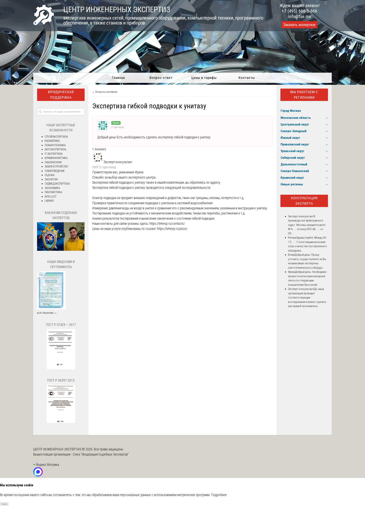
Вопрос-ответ (161, 77)
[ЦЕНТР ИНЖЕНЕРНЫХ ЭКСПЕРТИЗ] (43, 24)
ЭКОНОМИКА (52, 188)
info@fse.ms (299, 16)
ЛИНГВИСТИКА (53, 192)
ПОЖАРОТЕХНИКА (55, 145)
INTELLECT (50, 196)
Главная (118, 77)
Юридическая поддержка (61, 95)
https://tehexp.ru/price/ (172, 229)
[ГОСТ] (61, 368)
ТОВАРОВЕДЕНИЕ (55, 171)
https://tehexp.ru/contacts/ (167, 223)
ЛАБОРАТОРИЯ (53, 162)
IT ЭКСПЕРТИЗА (54, 154)
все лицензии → (47, 312)
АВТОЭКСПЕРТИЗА (55, 149)
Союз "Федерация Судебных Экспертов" (101, 454)
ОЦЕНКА (49, 175)
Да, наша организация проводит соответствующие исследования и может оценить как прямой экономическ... (307, 297)
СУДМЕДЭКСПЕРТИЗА (57, 183)
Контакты (246, 77)
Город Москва (291, 111)
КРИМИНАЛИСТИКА (56, 158)
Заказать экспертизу (299, 24)
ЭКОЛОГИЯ (51, 179)
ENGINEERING (52, 141)
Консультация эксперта (304, 201)
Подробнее (219, 495)
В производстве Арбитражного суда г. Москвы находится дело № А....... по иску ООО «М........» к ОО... (306, 225)
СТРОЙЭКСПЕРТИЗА (56, 136)
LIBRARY (49, 200)
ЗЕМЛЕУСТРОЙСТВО (56, 166)
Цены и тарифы (204, 77)
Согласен (4, 504)
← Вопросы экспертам (104, 91)
